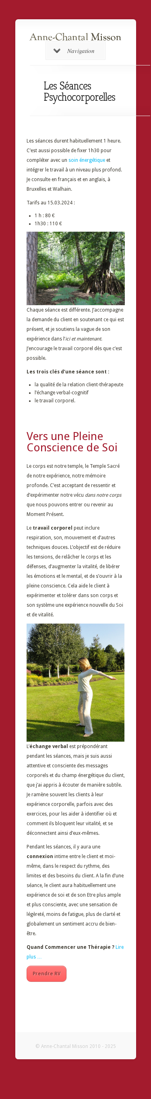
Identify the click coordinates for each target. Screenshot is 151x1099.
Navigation (81, 51)
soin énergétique (86, 160)
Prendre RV (46, 974)
